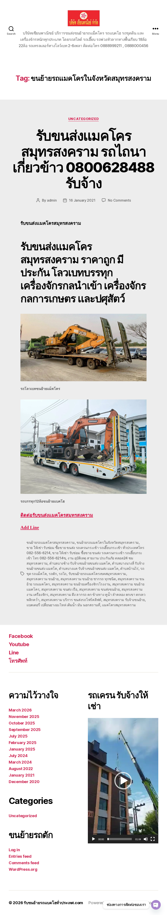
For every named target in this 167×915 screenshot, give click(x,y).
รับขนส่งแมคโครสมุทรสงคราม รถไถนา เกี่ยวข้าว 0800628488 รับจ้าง (83, 159)
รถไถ (63, 574)
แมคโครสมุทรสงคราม (119, 605)
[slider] (119, 839)
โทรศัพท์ (18, 661)
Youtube (19, 644)
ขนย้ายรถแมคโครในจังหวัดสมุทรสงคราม (108, 542)
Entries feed (20, 856)
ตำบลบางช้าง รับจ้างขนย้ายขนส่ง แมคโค (79, 563)
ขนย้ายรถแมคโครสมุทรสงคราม (51, 542)
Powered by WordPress (109, 902)
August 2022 (21, 768)
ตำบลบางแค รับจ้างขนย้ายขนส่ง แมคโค (88, 568)
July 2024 (18, 755)
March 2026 (20, 710)
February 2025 (23, 742)
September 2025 (25, 729)
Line (14, 652)
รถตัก (53, 574)
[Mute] (146, 839)
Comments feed (24, 863)
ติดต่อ (56, 515)
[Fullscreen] (152, 839)
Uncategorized (83, 119)
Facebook (21, 636)
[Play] (93, 839)
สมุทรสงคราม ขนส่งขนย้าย (99, 589)
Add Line (29, 528)
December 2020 (24, 781)
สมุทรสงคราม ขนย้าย (43, 579)
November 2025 (24, 716)
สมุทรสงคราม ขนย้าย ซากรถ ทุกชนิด (88, 579)
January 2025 (22, 749)
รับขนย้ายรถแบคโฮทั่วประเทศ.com (53, 902)
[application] (123, 780)
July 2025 (18, 736)
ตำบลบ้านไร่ (129, 568)
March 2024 (20, 762)
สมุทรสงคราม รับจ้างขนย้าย (124, 600)
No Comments (119, 200)
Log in (14, 850)
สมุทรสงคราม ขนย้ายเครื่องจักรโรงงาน (81, 584)
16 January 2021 (82, 200)
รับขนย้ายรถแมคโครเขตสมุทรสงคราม (97, 574)
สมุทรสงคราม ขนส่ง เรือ (59, 589)
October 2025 (22, 723)
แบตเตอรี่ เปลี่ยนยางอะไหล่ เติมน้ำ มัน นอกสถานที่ (63, 605)
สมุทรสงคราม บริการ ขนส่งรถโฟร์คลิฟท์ (71, 600)
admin (52, 200)
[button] (123, 780)
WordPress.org (23, 869)
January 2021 (22, 775)
